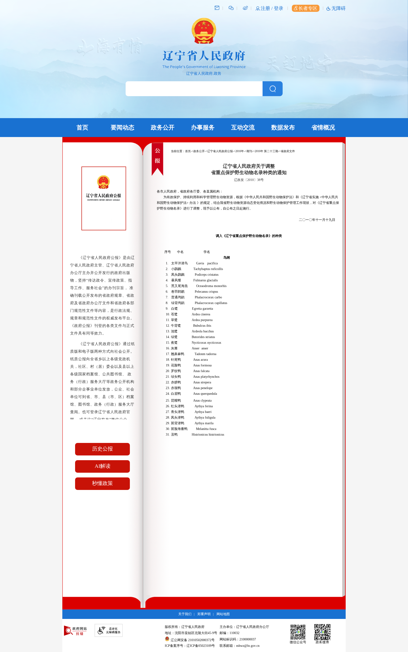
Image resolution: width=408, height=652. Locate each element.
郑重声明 (204, 614)
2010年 (239, 151)
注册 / (267, 8)
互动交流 (243, 127)
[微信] (231, 7)
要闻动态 (122, 127)
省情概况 (323, 127)
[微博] (245, 7)
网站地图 (223, 614)
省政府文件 (288, 151)
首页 (82, 127)
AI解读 (102, 466)
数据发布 (283, 127)
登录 (278, 8)
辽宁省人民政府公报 (220, 151)
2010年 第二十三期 (266, 151)
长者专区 (307, 8)
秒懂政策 (102, 483)
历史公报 (102, 449)
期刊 (249, 151)
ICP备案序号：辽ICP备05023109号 (190, 646)
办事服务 (203, 127)
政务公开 (162, 127)
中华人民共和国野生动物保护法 (269, 197)
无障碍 (339, 8)
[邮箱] (217, 7)
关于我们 (184, 614)
